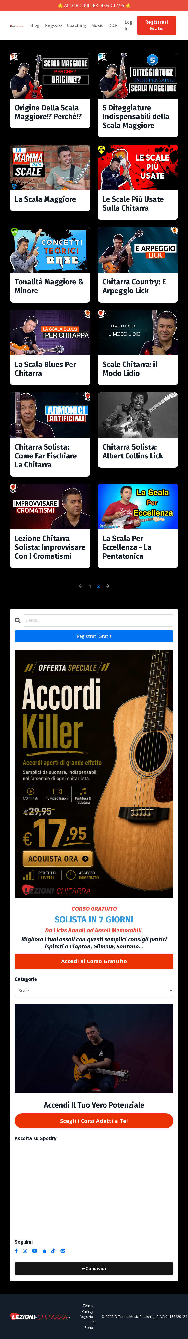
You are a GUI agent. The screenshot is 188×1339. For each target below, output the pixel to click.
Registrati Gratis (94, 636)
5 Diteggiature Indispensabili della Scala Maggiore (136, 116)
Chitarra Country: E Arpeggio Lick (134, 286)
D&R (112, 25)
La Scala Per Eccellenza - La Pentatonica (127, 547)
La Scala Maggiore (45, 199)
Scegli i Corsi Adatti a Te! (94, 1120)
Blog (35, 25)
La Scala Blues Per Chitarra (45, 369)
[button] (156, 25)
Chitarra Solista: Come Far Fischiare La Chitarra (46, 456)
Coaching (76, 25)
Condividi (95, 1268)
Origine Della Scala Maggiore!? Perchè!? (48, 112)
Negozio (53, 25)
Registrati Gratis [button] (156, 25)
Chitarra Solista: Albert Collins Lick (133, 451)
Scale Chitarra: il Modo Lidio (130, 369)
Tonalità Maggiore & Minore (49, 286)
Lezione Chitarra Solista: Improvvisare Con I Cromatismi (50, 547)
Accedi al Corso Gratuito (94, 961)
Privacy (87, 1311)
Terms (88, 1305)
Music (97, 25)
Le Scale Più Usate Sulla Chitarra (133, 204)
